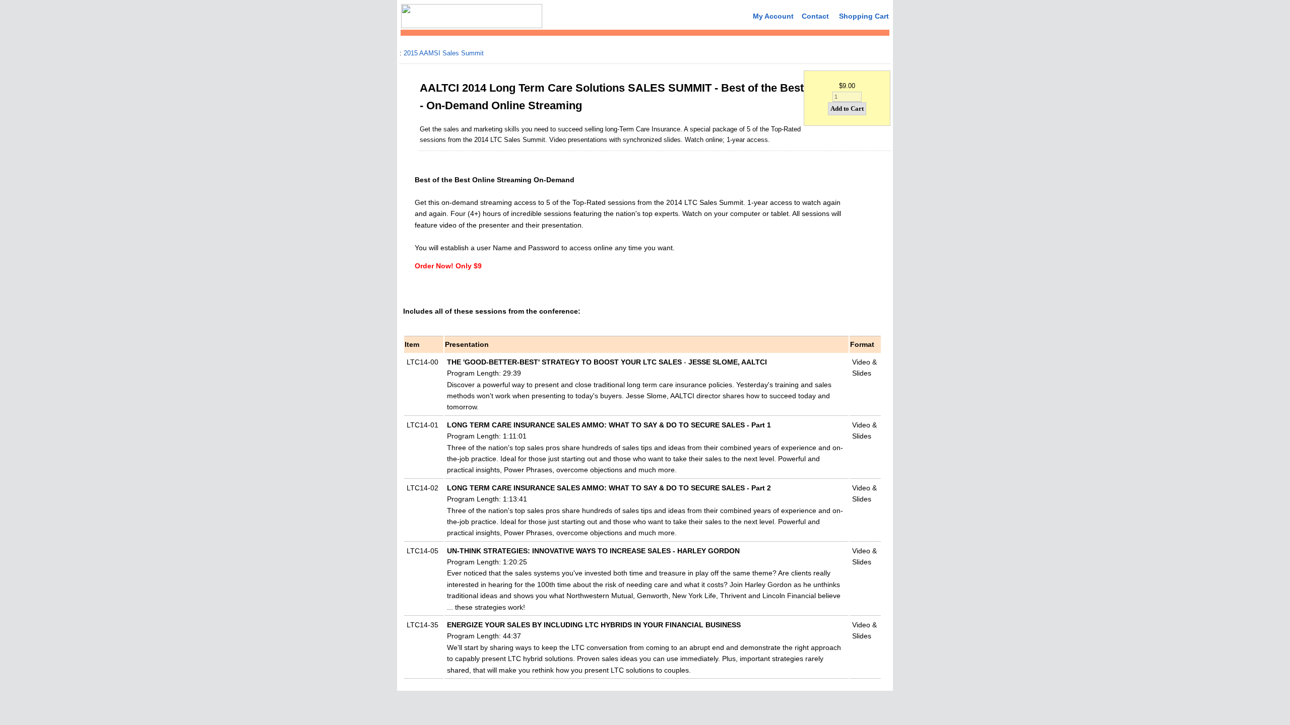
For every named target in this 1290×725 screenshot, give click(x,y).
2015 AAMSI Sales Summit (444, 53)
